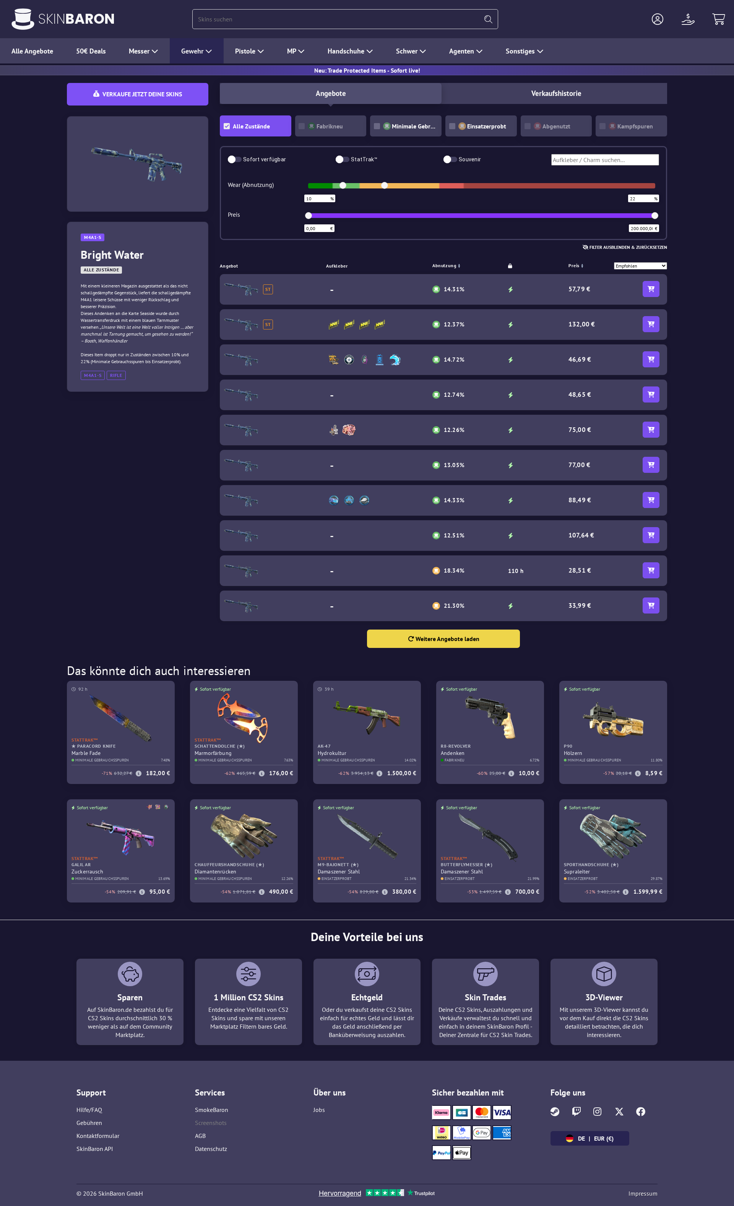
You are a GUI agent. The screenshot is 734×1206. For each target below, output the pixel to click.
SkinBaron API (94, 1148)
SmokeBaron (211, 1109)
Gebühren (89, 1122)
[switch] (235, 159)
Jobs (319, 1109)
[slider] (342, 185)
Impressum (643, 1193)
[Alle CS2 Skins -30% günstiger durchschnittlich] (22, 19)
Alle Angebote (32, 51)
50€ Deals (91, 51)
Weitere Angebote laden (446, 639)
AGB (200, 1135)
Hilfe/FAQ (89, 1109)
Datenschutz (211, 1148)
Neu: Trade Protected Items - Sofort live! (367, 70)
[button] (657, 19)
